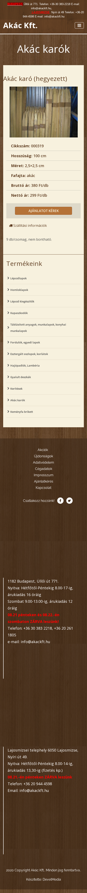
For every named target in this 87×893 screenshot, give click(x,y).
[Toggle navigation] (79, 25)
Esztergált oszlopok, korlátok (29, 354)
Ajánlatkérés (43, 481)
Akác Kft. (20, 25)
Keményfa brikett (21, 412)
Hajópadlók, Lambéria (25, 365)
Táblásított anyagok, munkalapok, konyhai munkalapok (38, 328)
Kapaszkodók (19, 313)
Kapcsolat (43, 488)
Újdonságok (43, 456)
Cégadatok (43, 469)
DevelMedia (52, 879)
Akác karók (17, 400)
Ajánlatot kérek (44, 210)
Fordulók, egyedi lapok (25, 342)
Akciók (43, 450)
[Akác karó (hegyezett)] (44, 111)
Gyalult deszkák (20, 377)
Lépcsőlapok (18, 278)
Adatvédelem (43, 462)
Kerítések (16, 388)
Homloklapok (19, 290)
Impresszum (43, 475)
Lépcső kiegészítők (22, 301)
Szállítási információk (29, 225)
